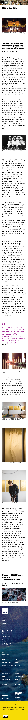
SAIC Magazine (18, 670)
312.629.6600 (5, 649)
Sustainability (5, 670)
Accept (6, 716)
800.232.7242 (5, 644)
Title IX (3, 676)
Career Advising (5, 692)
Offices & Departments (6, 668)
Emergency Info (5, 654)
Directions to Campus (19, 690)
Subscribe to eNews (19, 676)
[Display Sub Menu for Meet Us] (5, 626)
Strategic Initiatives (6, 662)
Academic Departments (6, 690)
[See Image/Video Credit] (25, 600)
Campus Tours (18, 687)
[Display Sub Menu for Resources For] (8, 618)
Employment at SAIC (6, 679)
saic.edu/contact (5, 641)
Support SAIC (17, 665)
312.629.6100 (5, 645)
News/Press (17, 668)
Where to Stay (18, 697)
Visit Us (3, 652)
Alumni (16, 662)
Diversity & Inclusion (6, 673)
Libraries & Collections (7, 701)
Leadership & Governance (7, 665)
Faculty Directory (6, 698)
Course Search (5, 695)
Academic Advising (6, 687)
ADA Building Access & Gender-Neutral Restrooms (19, 693)
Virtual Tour (17, 700)
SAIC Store (17, 673)
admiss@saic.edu (6, 636)
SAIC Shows (17, 679)
